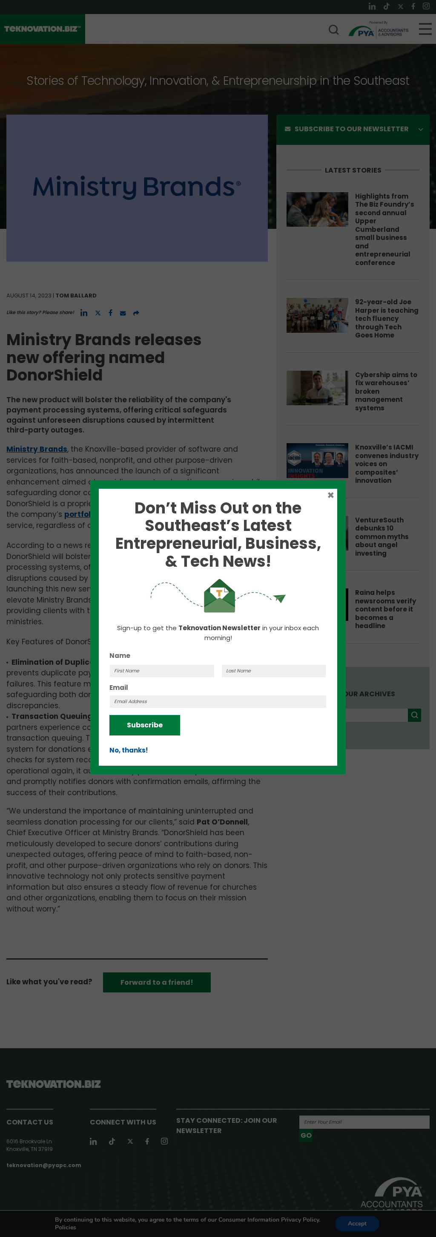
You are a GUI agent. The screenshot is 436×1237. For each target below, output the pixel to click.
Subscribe (145, 725)
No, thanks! (128, 750)
